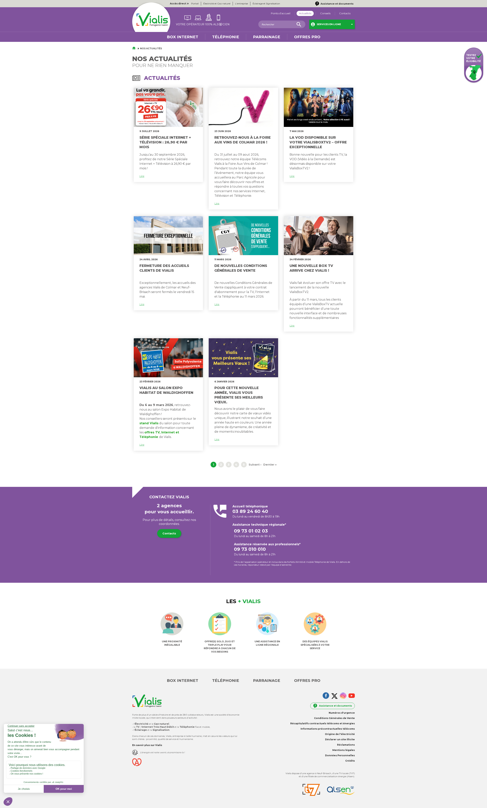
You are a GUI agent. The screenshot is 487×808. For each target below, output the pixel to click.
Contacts (169, 533)
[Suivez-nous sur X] (334, 696)
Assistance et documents (335, 705)
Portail (195, 3)
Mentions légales (343, 750)
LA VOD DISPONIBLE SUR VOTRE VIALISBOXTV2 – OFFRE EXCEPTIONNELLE (318, 142)
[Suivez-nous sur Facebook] (326, 696)
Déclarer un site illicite (340, 739)
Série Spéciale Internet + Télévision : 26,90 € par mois (165, 142)
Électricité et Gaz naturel (216, 3)
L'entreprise (241, 3)
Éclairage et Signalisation (266, 3)
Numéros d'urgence (342, 712)
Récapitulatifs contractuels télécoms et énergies (322, 723)
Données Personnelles (340, 755)
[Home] (151, 21)
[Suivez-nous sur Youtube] (352, 696)
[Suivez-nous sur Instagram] (343, 696)
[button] (332, 24)
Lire (141, 176)
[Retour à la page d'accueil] (135, 48)
